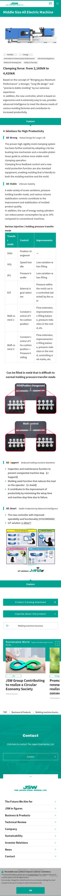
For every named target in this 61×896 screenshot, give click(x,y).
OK (30, 890)
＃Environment (12, 694)
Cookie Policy (33, 874)
